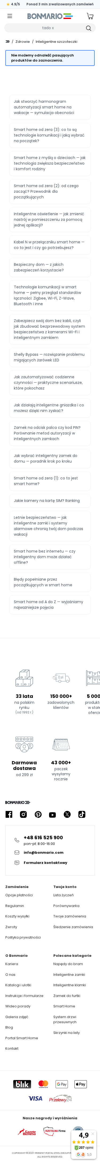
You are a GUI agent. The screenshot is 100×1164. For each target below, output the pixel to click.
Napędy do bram (68, 963)
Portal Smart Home (21, 1038)
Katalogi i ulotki (18, 985)
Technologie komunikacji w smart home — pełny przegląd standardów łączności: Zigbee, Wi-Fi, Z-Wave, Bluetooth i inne (47, 295)
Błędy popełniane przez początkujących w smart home (43, 582)
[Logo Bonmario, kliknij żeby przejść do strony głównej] (50, 16)
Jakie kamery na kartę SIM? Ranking (47, 500)
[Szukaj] (88, 28)
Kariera (11, 963)
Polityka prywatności (23, 937)
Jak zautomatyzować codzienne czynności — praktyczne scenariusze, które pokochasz (48, 382)
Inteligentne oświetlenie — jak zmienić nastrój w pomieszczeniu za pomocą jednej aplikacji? (49, 219)
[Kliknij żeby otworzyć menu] (9, 16)
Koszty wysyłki (17, 916)
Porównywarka (66, 905)
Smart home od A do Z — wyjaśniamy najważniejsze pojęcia (48, 604)
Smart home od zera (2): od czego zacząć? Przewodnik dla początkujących (46, 191)
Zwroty (11, 926)
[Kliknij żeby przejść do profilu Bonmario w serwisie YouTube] (52, 814)
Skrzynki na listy (66, 1032)
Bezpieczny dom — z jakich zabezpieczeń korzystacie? (39, 267)
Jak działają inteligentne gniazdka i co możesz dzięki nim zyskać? (49, 407)
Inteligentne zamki (69, 974)
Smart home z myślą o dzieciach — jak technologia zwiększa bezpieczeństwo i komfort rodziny (50, 163)
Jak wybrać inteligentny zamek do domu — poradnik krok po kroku (45, 458)
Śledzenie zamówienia (73, 926)
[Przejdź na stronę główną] (7, 41)
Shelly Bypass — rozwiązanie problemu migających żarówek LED (49, 357)
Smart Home (64, 1006)
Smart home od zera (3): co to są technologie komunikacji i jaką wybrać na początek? (49, 135)
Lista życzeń (63, 895)
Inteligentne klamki (69, 985)
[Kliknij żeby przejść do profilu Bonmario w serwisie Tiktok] (81, 814)
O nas (10, 974)
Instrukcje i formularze (24, 995)
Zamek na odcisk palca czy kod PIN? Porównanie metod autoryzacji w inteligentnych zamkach (47, 433)
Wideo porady (17, 1006)
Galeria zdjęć (16, 1016)
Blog (9, 1027)
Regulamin (14, 905)
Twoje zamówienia (69, 916)
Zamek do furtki (66, 995)
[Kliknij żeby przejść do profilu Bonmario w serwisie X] (67, 814)
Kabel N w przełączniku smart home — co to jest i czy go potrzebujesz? (49, 244)
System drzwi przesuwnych (65, 1019)
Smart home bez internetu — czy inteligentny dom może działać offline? (44, 557)
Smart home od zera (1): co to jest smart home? (46, 480)
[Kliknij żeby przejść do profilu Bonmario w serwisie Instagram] (23, 814)
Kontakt (11, 1048)
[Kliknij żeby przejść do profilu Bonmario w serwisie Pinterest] (38, 814)
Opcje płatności (19, 895)
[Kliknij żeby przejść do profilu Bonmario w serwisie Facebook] (8, 814)
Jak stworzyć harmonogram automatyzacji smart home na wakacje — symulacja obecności (44, 107)
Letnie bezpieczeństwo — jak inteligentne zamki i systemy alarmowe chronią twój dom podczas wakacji (48, 526)
